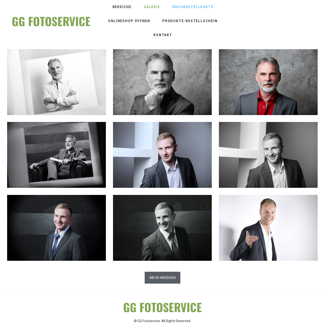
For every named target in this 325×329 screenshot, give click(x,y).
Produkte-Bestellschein (190, 21)
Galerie (152, 7)
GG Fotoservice (51, 21)
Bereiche (122, 7)
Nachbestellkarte (192, 7)
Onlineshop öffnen (129, 21)
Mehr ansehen (163, 278)
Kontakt (162, 35)
